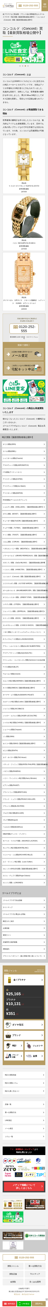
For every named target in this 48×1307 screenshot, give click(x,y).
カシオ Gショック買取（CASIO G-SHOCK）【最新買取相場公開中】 (24, 625)
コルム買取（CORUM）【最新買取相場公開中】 (20, 542)
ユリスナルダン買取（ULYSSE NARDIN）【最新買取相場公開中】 (24, 583)
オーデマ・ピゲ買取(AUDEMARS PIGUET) (18, 695)
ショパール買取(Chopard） (13, 730)
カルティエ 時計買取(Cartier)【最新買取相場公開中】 (22, 702)
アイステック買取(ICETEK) (13, 479)
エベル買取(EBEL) (9, 451)
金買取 (13, 1282)
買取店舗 (13, 1274)
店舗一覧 (8, 1104)
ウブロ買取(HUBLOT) (11, 667)
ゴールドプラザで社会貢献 (12, 900)
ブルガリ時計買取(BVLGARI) (13, 813)
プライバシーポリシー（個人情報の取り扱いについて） (23, 956)
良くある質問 (35, 1282)
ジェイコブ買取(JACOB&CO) (13, 709)
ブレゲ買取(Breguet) (10, 820)
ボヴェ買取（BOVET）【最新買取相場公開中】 (20, 514)
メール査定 (9, 1128)
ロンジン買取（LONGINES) (13, 883)
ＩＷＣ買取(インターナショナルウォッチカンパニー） (22, 632)
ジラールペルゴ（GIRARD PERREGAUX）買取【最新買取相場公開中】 (24, 556)
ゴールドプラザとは (11, 893)
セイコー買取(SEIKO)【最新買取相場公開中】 (19, 743)
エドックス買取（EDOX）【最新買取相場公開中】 (21, 618)
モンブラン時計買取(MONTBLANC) (16, 848)
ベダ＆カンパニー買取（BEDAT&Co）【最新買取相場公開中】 (24, 549)
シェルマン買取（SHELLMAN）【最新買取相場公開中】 (23, 507)
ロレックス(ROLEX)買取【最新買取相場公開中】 (20, 869)
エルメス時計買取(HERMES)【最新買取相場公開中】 (22, 681)
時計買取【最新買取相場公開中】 (18, 437)
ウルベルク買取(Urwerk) (11, 674)
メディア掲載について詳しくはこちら (24, 1186)
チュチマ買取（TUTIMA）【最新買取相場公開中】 (21, 528)
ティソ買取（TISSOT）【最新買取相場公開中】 (20, 535)
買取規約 (6, 949)
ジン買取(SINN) (8, 736)
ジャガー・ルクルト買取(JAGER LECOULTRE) (20, 716)
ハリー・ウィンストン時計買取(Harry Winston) (20, 778)
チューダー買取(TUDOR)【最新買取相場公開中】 (21, 521)
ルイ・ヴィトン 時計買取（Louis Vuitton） (18, 862)
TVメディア (35, 1274)
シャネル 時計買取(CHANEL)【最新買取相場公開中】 (22, 723)
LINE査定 (8, 1120)
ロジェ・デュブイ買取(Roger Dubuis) (16, 876)
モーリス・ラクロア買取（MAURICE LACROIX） (21, 841)
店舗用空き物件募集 (10, 942)
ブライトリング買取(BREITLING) (15, 792)
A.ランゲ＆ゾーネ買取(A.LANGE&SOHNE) (18, 639)
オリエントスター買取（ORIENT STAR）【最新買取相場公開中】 (24, 597)
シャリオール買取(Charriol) (13, 458)
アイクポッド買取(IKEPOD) (13, 493)
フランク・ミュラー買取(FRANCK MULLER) (19, 799)
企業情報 (6, 928)
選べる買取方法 (10, 1112)
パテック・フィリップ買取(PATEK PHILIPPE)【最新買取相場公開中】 (24, 764)
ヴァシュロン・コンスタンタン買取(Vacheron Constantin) (24, 660)
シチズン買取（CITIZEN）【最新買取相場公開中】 (21, 604)
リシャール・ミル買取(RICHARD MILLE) (18, 855)
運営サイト (7, 935)
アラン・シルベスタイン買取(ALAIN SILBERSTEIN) (21, 646)
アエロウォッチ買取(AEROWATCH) (16, 465)
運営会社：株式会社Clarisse (24, 1294)
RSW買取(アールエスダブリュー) (15, 500)
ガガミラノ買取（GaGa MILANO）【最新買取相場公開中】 (24, 563)
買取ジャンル (13, 1266)
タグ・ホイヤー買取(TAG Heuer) (14, 757)
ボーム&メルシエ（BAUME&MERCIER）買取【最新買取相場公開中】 (24, 590)
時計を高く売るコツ (12, 1091)
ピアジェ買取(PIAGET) (11, 785)
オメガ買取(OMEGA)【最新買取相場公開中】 (19, 688)
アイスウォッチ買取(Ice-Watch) (14, 486)
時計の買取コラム (11, 1083)
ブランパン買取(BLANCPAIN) (13, 806)
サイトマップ (8, 907)
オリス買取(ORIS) (9, 444)
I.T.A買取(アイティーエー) (12, 472)
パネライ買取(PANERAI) (12, 771)
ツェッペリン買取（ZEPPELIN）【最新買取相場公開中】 (23, 611)
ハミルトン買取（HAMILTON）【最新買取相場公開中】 (23, 570)
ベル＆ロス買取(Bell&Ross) (13, 827)
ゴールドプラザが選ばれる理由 (14, 914)
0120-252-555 (30, 5)
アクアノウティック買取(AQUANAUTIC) (17, 653)
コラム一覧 (9, 1137)
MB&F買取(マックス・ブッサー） (15, 834)
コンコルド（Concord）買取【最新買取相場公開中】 (22, 577)
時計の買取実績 (10, 1075)
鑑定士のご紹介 (8, 921)
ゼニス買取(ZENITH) (10, 750)
